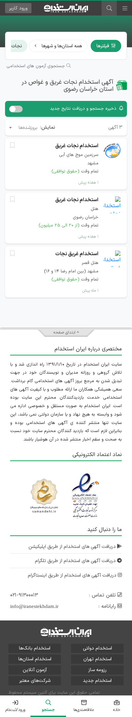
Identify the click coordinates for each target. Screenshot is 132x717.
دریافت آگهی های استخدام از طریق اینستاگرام (73, 575)
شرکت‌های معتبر (34, 680)
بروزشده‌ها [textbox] (28, 127)
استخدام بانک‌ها (34, 648)
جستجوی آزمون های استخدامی (36, 66)
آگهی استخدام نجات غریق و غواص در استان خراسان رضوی (67, 86)
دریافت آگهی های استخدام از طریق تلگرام (76, 560)
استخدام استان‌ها (34, 659)
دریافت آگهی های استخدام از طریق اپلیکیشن (72, 546)
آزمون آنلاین (35, 669)
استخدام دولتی (97, 648)
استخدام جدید (97, 680)
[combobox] (23, 127)
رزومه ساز (97, 669)
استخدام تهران (97, 659)
